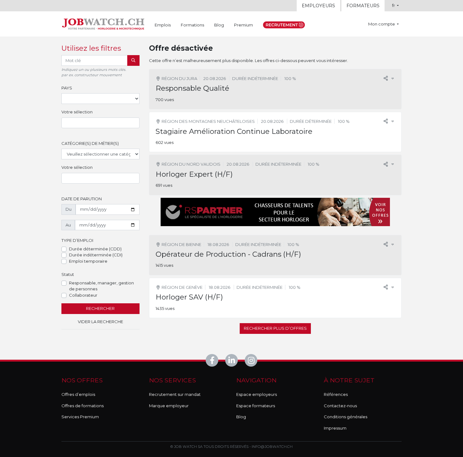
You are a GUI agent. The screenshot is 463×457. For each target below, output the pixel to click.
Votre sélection (77, 111)
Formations (192, 24)
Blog (219, 24)
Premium (243, 24)
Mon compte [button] (382, 23)
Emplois (163, 24)
